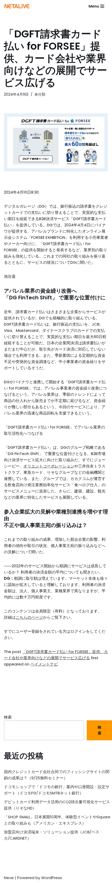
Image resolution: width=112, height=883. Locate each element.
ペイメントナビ (44, 664)
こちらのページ (29, 617)
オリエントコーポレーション (48, 466)
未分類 (39, 94)
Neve (9, 877)
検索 (8, 717)
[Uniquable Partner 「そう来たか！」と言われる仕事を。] (17, 6)
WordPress (51, 877)
